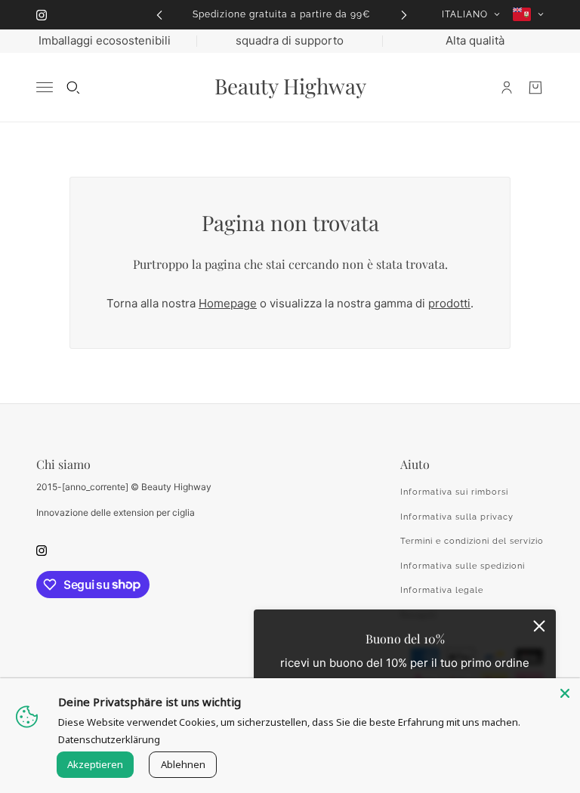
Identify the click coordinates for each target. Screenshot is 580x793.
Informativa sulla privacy (457, 517)
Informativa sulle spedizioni (462, 566)
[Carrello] (535, 87)
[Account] (506, 87)
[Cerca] (73, 87)
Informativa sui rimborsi (454, 492)
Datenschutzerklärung (109, 739)
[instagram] (41, 14)
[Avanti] (404, 14)
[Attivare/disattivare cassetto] (44, 87)
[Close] (564, 693)
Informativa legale (441, 590)
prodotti (449, 303)
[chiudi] (539, 626)
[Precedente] (159, 14)
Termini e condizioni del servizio (472, 541)
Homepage (228, 303)
